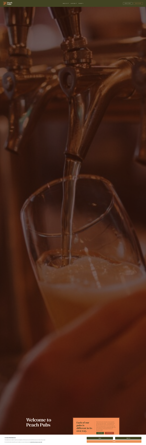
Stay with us (109, 432)
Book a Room (138, 3)
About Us (65, 3)
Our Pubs (73, 3)
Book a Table (128, 3)
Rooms (80, 3)
